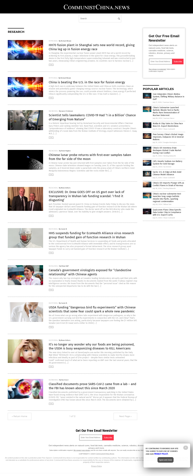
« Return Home (19, 416)
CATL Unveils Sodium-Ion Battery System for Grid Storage (167, 162)
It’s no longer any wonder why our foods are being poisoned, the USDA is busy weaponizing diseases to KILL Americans (91, 346)
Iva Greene (167, 167)
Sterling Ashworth (169, 156)
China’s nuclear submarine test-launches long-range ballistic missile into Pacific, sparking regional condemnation (167, 198)
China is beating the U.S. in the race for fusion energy (87, 82)
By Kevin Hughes (65, 151)
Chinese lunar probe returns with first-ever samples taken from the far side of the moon (90, 157)
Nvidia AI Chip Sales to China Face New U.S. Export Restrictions (168, 124)
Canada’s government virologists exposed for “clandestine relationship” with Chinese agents (90, 272)
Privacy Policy (96, 466)
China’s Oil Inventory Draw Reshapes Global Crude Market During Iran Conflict (167, 150)
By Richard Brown (65, 41)
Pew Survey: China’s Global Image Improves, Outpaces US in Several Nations (168, 137)
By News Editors (64, 188)
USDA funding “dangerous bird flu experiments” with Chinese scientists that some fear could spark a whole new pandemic (92, 309)
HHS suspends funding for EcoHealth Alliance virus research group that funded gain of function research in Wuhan (91, 235)
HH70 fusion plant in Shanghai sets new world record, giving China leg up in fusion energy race (92, 47)
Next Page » (125, 416)
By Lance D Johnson (66, 111)
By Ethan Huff (63, 266)
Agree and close (165, 460)
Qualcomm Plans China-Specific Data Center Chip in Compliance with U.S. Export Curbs (167, 212)
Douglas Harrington (170, 142)
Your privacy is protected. (157, 69)
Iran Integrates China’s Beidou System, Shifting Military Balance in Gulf (168, 96)
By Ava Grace (64, 380)
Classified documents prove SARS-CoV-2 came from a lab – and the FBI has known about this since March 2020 (92, 386)
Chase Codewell (169, 129)
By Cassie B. (63, 229)
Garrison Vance (168, 102)
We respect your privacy (81, 450)
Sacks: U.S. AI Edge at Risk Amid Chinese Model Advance (167, 173)
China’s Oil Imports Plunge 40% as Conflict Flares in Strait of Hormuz (168, 184)
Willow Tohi (167, 204)
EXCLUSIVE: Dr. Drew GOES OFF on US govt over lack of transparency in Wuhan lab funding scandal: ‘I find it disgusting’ (86, 196)
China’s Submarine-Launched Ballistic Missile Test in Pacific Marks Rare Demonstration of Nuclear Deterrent (166, 111)
